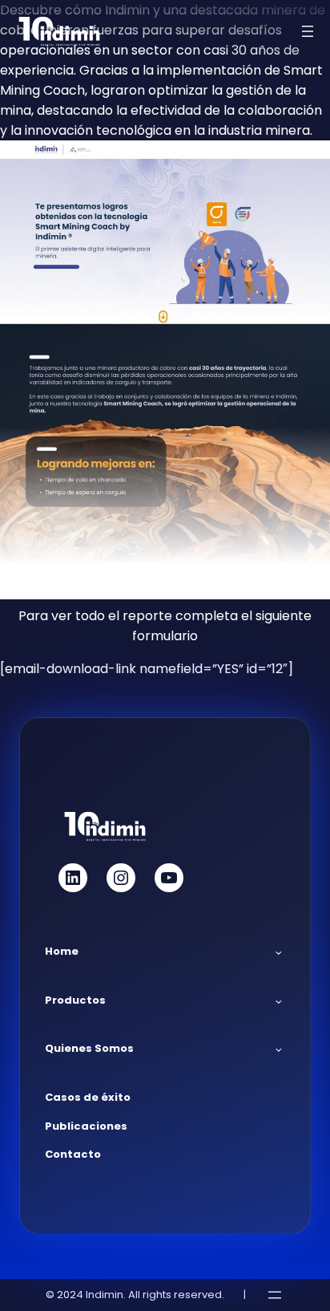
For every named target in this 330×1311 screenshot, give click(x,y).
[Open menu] (307, 31)
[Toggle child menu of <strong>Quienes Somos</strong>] (279, 1049)
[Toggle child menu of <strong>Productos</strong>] (279, 1000)
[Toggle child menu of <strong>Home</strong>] (279, 951)
